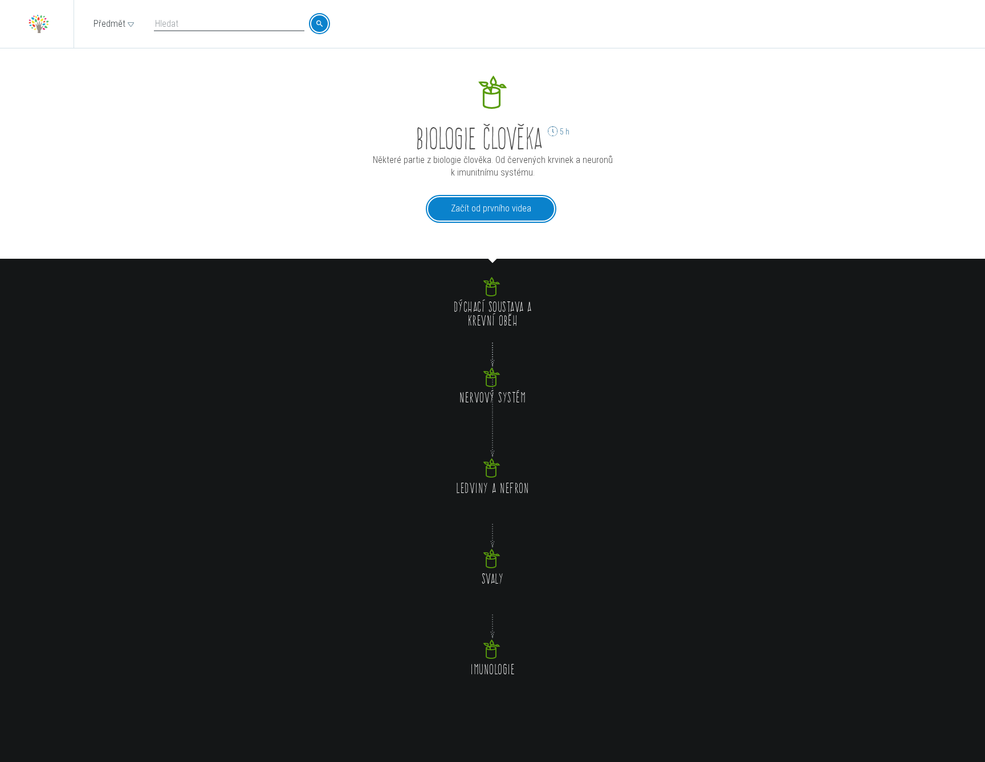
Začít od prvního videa (491, 208)
